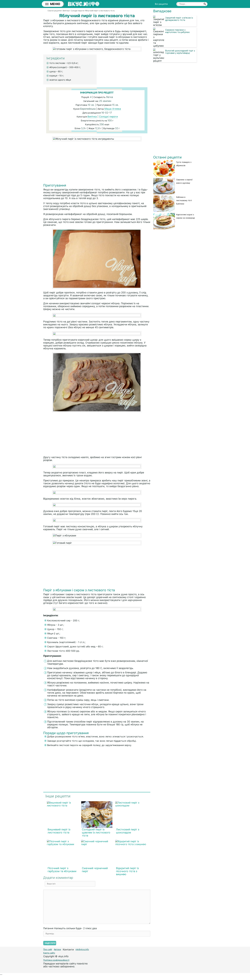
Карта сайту (49, 953)
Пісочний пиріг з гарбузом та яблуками (62, 870)
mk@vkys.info (82, 949)
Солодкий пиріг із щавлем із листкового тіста (96, 832)
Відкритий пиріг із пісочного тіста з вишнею (127, 871)
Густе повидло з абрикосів (183, 164)
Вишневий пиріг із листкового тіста (59, 831)
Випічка (92, 116)
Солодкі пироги (108, 116)
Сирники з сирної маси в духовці (184, 181)
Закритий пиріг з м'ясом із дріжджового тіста (179, 18)
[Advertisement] (96, 163)
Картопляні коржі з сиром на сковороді (185, 216)
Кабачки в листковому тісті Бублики (184, 200)
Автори (57, 949)
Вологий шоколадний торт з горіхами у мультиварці (180, 51)
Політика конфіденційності (56, 960)
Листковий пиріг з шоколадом (127, 831)
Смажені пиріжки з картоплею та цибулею (177, 31)
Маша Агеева (112, 108)
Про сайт (47, 949)
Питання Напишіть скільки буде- (70, 928)
